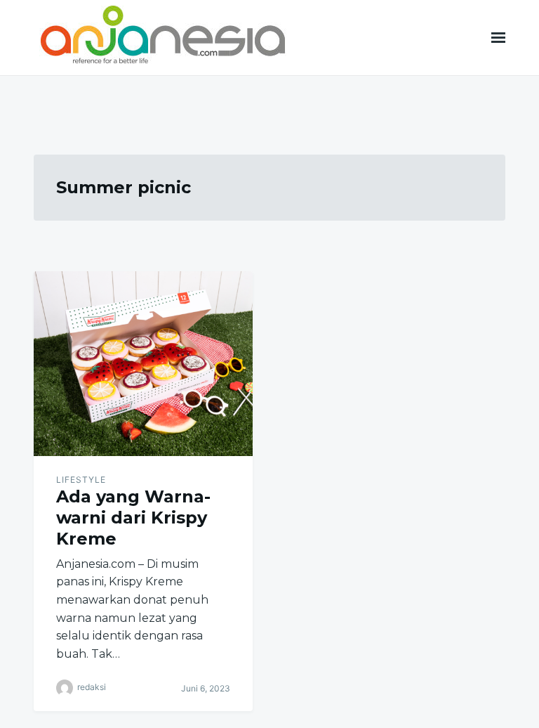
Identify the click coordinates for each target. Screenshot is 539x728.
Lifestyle (81, 479)
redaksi (91, 687)
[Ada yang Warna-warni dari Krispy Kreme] (143, 363)
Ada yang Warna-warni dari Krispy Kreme (133, 517)
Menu (498, 37)
